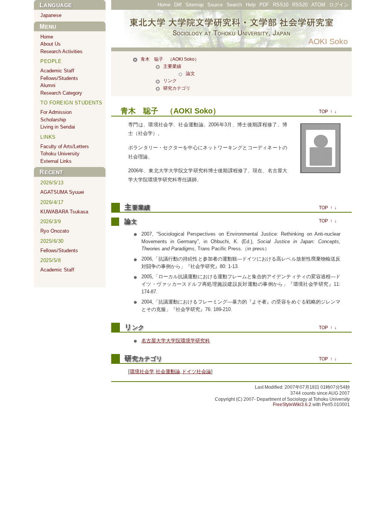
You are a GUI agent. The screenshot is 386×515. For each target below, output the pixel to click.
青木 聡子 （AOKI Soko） (170, 59)
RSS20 (300, 5)
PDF (264, 5)
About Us (50, 44)
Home (164, 5)
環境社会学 (142, 371)
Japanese (50, 15)
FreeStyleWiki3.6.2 (292, 404)
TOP (323, 111)
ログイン (339, 5)
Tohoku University (60, 153)
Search (234, 5)
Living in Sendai (57, 127)
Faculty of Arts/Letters (64, 146)
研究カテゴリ (176, 88)
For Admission (56, 112)
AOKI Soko (328, 41)
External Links (56, 161)
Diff (178, 5)
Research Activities (61, 51)
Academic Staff (57, 71)
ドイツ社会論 (196, 371)
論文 (190, 73)
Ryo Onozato (54, 231)
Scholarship (53, 120)
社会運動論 (168, 371)
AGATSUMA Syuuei (62, 192)
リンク (170, 80)
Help (251, 5)
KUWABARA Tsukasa (64, 212)
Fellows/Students (59, 78)
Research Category (61, 93)
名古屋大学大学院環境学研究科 (175, 340)
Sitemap (194, 5)
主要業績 (172, 66)
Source (215, 5)
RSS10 (280, 5)
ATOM (318, 5)
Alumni (47, 85)
